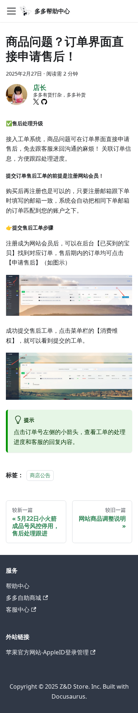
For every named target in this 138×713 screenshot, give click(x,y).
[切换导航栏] (11, 11)
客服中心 (17, 609)
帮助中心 (17, 586)
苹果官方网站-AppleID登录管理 (47, 652)
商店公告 (40, 475)
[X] (36, 102)
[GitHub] (44, 102)
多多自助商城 (23, 598)
